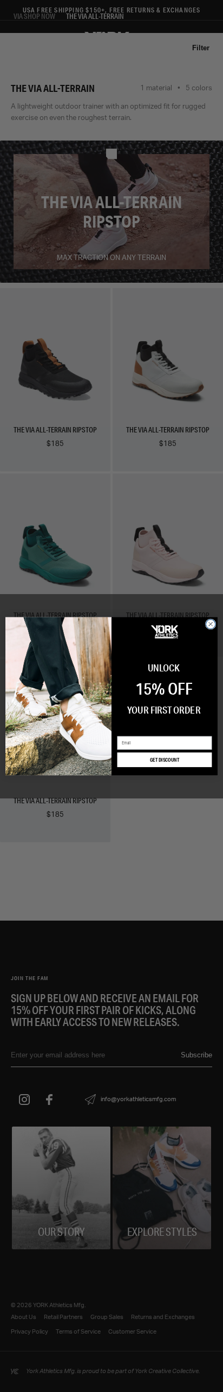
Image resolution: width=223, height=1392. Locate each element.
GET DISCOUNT (165, 759)
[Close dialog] (210, 624)
